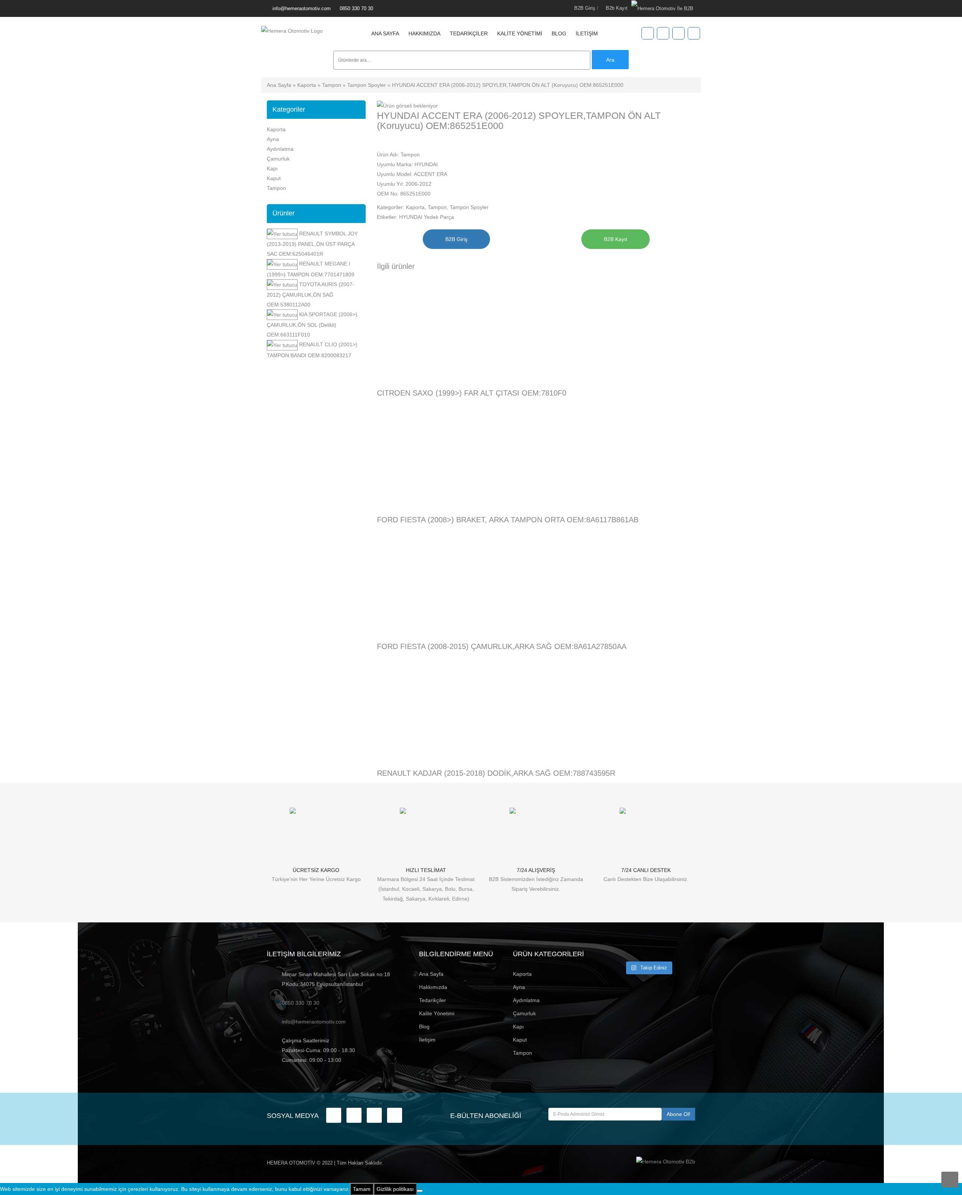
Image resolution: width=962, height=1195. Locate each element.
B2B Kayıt (615, 239)
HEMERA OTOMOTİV (291, 1163)
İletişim (587, 33)
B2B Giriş (584, 8)
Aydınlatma (280, 149)
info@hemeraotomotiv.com (301, 8)
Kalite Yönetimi (519, 33)
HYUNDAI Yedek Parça (426, 217)
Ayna (273, 139)
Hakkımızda (424, 33)
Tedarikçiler (469, 33)
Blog (559, 33)
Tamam (362, 1189)
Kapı (272, 168)
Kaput (274, 178)
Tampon (331, 85)
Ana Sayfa (385, 33)
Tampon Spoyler (366, 85)
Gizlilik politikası (395, 1189)
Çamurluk (278, 159)
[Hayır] (420, 1191)
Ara (610, 60)
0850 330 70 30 (356, 8)
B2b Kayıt (617, 8)
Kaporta (306, 85)
